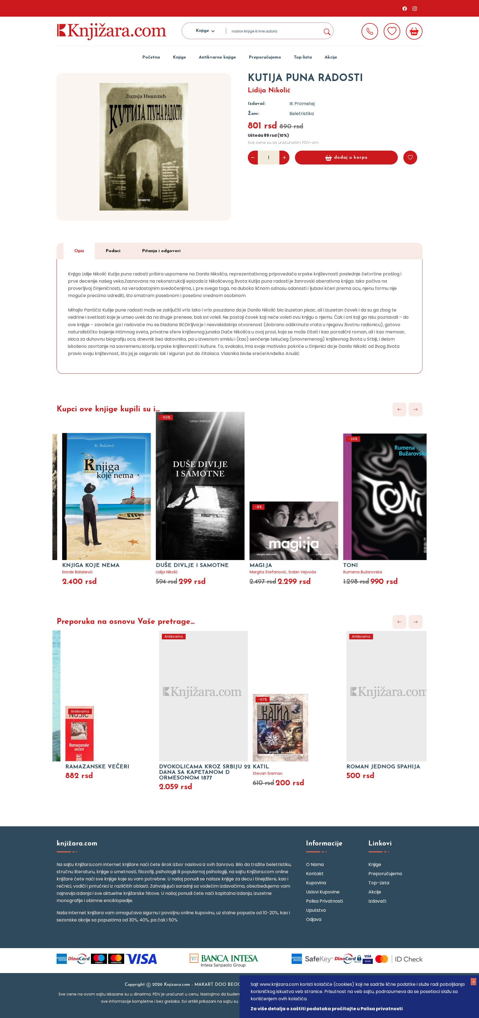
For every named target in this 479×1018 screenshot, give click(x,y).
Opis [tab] (79, 251)
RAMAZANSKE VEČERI (84, 767)
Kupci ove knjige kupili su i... (108, 409)
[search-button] (327, 31)
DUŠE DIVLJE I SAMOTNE (182, 565)
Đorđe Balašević (67, 572)
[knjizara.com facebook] (404, 8)
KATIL (248, 767)
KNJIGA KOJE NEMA (81, 565)
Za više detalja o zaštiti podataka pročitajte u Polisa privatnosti (327, 1009)
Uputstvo (316, 910)
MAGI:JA (251, 565)
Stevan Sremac (255, 773)
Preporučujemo (265, 57)
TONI (340, 565)
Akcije (331, 57)
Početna (151, 57)
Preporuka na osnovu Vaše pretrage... (126, 622)
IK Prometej (302, 103)
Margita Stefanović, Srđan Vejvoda (273, 572)
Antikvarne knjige (217, 57)
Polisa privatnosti (324, 901)
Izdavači (377, 901)
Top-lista (303, 57)
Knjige (179, 57)
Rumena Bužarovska (352, 572)
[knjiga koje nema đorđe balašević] (99, 486)
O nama (315, 864)
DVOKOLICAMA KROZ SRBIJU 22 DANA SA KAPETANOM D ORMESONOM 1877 (192, 772)
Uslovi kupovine (323, 892)
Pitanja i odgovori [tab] (161, 251)
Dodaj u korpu (351, 157)
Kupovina (316, 883)
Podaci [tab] (113, 251)
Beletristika (301, 113)
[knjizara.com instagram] (414, 8)
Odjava (313, 919)
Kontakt (314, 873)
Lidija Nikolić (269, 90)
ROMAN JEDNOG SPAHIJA (370, 767)
